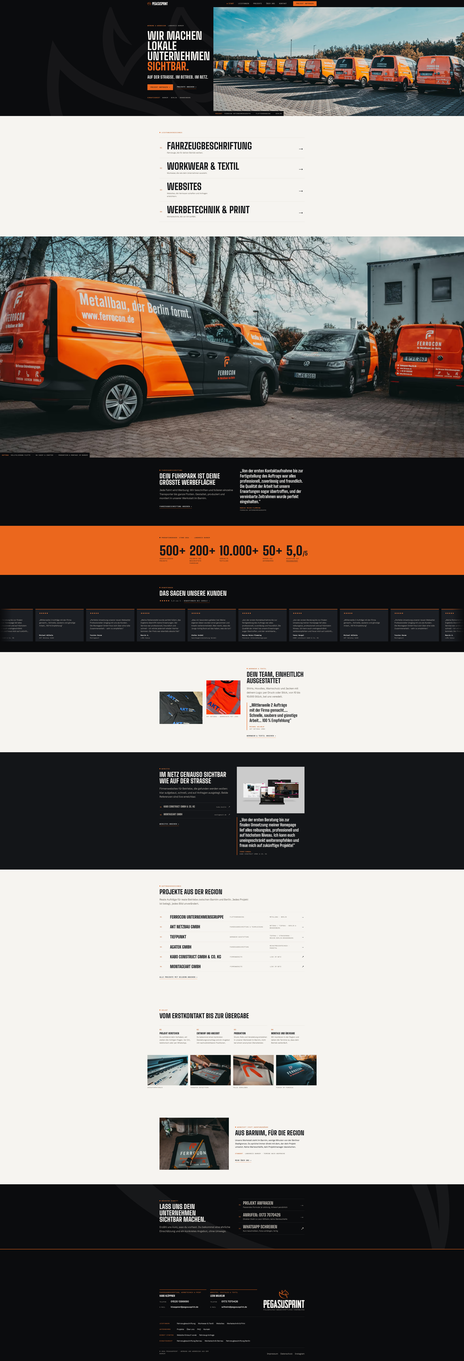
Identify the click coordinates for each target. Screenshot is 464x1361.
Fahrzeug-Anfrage (206, 1335)
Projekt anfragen (305, 3)
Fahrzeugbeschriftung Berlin (238, 1341)
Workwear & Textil (206, 1323)
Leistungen (243, 3)
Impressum (272, 1353)
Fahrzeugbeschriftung (186, 1323)
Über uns (270, 3)
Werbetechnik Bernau (214, 1341)
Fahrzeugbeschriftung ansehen (175, 506)
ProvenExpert (292, 561)
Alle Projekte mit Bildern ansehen (177, 977)
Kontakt (283, 3)
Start (231, 3)
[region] (232, 1072)
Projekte (257, 3)
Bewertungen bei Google (196, 601)
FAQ (199, 1329)
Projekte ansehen (185, 87)
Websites (220, 1323)
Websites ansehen (168, 824)
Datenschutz (286, 1353)
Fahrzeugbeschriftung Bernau (189, 1341)
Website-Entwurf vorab (187, 1335)
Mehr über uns (242, 1160)
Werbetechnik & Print (236, 1323)
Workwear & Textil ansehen (260, 736)
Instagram (299, 1353)
